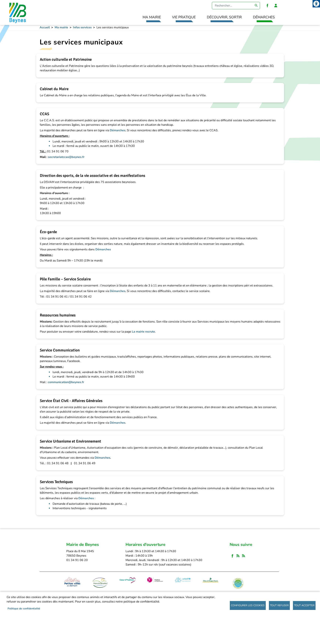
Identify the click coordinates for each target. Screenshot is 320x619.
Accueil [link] (45, 27)
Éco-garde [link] (48, 231)
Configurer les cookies (248, 605)
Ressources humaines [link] (58, 315)
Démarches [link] (264, 17)
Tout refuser (279, 605)
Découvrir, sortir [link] (224, 17)
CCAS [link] (44, 113)
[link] (316, 3)
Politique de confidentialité (24, 608)
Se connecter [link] (275, 5)
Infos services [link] (82, 27)
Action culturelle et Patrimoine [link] (66, 59)
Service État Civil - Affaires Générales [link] (71, 400)
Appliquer (256, 5)
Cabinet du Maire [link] (54, 88)
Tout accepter (304, 605)
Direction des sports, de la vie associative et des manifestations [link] (92, 175)
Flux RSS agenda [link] (243, 556)
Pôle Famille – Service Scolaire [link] (65, 279)
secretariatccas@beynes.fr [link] (66, 157)
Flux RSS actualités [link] (238, 556)
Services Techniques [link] (56, 481)
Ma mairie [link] (152, 17)
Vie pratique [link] (184, 17)
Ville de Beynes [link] (17, 12)
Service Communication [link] (60, 350)
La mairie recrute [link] (143, 332)
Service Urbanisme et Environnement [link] (70, 441)
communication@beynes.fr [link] (66, 382)
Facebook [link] (267, 5)
